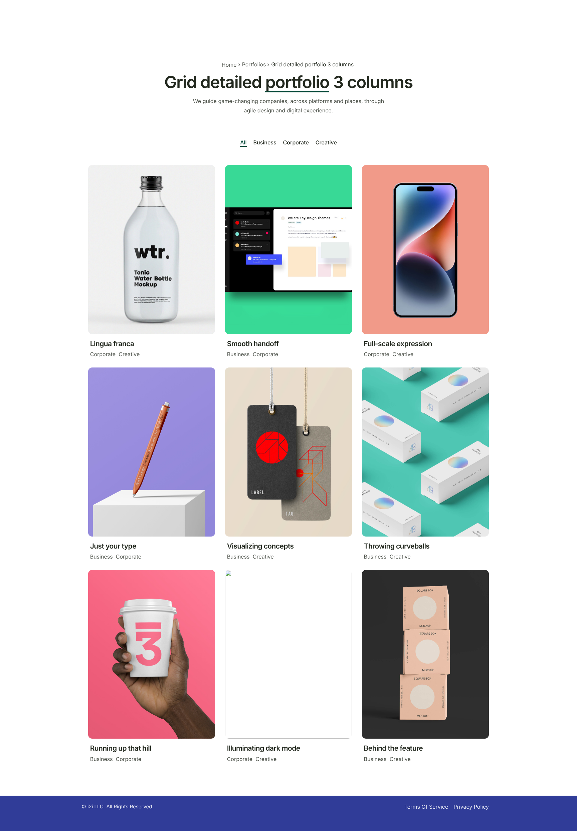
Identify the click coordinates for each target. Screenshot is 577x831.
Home (229, 64)
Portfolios (254, 64)
